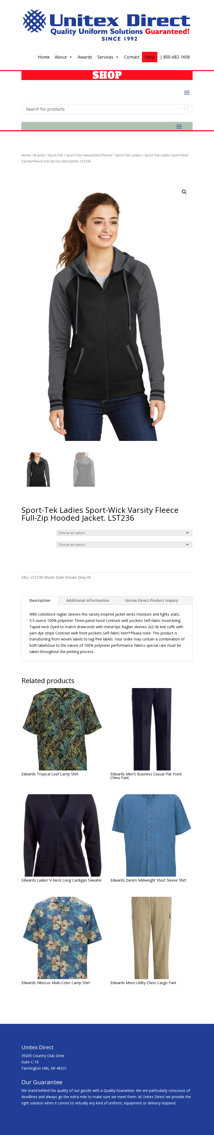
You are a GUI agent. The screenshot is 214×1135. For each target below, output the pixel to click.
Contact (131, 57)
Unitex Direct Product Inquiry (151, 600)
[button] (184, 192)
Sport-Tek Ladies (128, 155)
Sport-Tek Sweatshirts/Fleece (89, 155)
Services (105, 57)
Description (39, 600)
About (61, 57)
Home (44, 57)
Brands (39, 155)
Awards (85, 57)
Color (27, 532)
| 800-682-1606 (175, 57)
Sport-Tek (55, 155)
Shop (150, 57)
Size (26, 544)
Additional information (87, 600)
